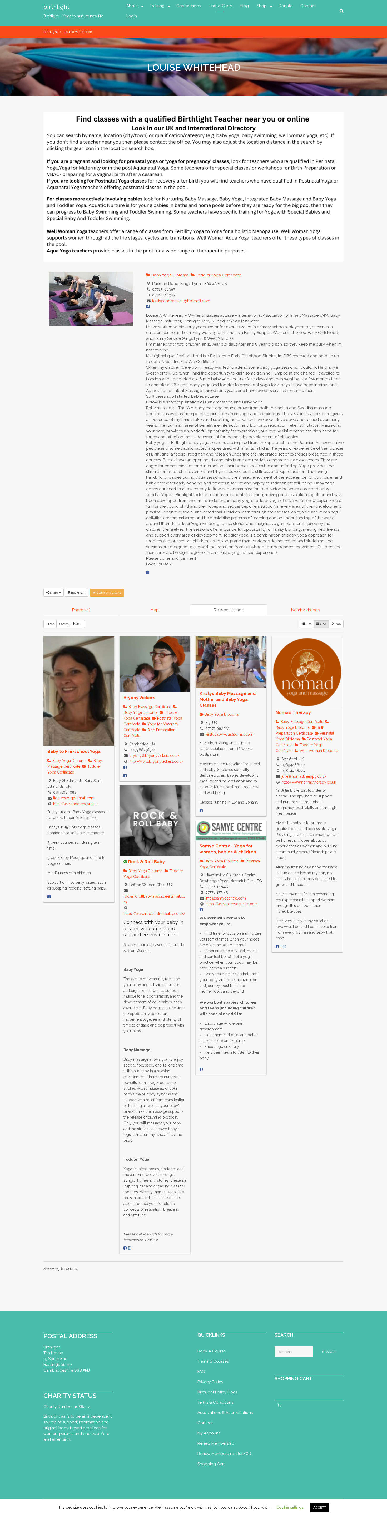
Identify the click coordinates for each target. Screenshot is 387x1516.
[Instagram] (284, 946)
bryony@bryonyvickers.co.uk (154, 756)
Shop (262, 5)
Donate (285, 5)
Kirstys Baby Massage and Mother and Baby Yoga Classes (228, 699)
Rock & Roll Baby (146, 861)
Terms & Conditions (215, 1402)
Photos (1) (81, 610)
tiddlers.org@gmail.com (74, 798)
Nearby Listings (305, 610)
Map (155, 610)
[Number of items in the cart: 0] (280, 1405)
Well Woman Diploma (318, 751)
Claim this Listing (108, 592)
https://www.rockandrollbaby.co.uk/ (154, 914)
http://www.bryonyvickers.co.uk (156, 761)
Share (54, 592)
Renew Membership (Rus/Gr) (224, 1453)
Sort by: (69, 624)
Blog (244, 5)
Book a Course (211, 1351)
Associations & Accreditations (225, 1412)
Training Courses (213, 1361)
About (132, 5)
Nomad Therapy (293, 712)
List (308, 624)
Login (131, 16)
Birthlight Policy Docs (217, 1392)
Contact (308, 5)
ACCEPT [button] (319, 1507)
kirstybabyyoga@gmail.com (229, 734)
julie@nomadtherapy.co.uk (303, 776)
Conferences (188, 5)
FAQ (201, 1371)
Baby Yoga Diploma (169, 275)
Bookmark (78, 592)
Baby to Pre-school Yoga (74, 751)
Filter (50, 624)
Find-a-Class (220, 5)
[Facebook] (147, 572)
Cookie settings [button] (290, 1507)
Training (157, 5)
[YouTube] (281, 946)
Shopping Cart (211, 1464)
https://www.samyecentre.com (231, 904)
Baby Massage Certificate (149, 707)
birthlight (56, 7)
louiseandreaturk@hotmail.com (181, 301)
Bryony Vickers (139, 697)
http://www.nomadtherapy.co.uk (308, 782)
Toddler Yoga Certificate (218, 275)
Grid (322, 624)
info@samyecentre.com (225, 898)
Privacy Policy (210, 1381)
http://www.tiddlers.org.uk (75, 804)
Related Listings (228, 610)
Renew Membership (215, 1443)
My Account (208, 1433)
